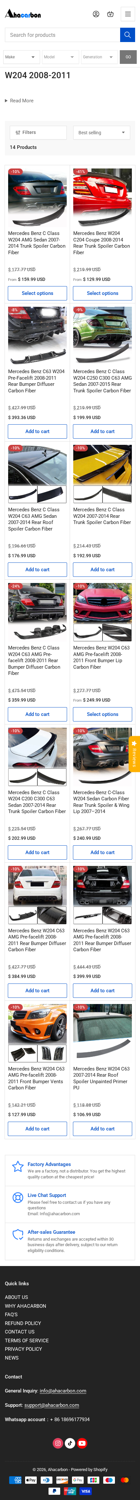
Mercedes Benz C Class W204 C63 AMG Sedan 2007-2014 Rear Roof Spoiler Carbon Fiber (34, 519)
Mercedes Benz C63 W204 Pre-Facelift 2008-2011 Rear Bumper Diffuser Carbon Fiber (36, 381)
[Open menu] (128, 14)
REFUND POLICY (23, 1323)
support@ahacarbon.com (51, 1405)
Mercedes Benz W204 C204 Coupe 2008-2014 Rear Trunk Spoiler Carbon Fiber (101, 242)
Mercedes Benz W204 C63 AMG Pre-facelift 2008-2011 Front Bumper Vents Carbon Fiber (36, 1078)
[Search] (127, 35)
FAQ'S (11, 1315)
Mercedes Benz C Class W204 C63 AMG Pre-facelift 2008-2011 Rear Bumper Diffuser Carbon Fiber (34, 660)
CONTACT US (20, 1332)
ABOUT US (16, 1297)
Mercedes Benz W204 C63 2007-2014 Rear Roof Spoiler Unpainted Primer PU (101, 1078)
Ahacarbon (58, 1469)
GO (128, 57)
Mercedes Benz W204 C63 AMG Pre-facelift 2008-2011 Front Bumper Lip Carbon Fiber (101, 657)
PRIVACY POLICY (23, 1349)
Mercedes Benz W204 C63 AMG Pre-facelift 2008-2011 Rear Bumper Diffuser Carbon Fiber (37, 940)
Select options (37, 293)
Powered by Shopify (89, 1469)
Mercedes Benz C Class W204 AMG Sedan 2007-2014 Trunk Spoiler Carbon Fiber (36, 242)
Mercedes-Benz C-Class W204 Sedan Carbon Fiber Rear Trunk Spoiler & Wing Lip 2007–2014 (101, 802)
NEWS (12, 1358)
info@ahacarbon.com (63, 1391)
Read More (22, 101)
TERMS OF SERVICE (27, 1341)
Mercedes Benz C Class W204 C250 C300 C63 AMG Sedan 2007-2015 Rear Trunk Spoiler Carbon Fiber (102, 381)
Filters (29, 132)
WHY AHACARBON (25, 1306)
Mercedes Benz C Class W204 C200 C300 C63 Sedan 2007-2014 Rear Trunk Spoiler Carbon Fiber (37, 802)
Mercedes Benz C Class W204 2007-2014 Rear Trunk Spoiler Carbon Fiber (102, 516)
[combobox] (70, 35)
